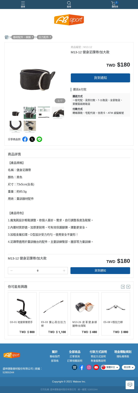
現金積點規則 (123, 351)
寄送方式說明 (98, 356)
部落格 (55, 360)
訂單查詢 (75, 356)
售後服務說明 (98, 360)
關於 (55, 351)
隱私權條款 (123, 356)
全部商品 (74, 351)
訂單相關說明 (74, 360)
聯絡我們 (55, 356)
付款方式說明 (98, 351)
